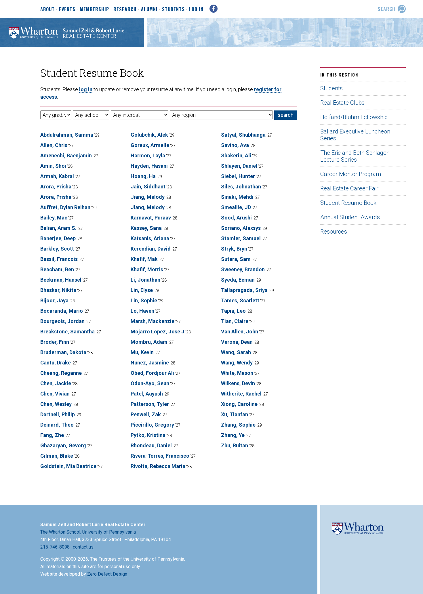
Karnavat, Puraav (151, 218)
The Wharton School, (60, 532)
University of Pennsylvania (109, 532)
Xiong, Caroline (239, 404)
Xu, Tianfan (234, 414)
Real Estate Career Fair (349, 188)
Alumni (149, 9)
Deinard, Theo (57, 425)
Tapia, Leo (233, 311)
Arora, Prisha (55, 187)
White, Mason (237, 373)
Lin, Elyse (142, 290)
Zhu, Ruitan (234, 445)
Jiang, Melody (148, 197)
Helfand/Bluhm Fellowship (354, 117)
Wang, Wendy (237, 363)
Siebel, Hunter (238, 176)
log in (85, 89)
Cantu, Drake (55, 363)
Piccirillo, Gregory (152, 425)
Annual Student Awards (350, 217)
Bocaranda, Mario (61, 311)
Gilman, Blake (56, 456)
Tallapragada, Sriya (244, 290)
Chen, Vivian (55, 394)
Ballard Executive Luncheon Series (355, 135)
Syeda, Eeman (238, 280)
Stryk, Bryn (234, 249)
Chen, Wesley (56, 404)
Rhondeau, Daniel (151, 445)
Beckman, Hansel (60, 280)
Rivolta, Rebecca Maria (158, 466)
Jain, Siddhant (148, 187)
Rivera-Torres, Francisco (160, 456)
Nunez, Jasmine (150, 363)
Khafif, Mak (144, 259)
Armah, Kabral (57, 176)
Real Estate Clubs (342, 102)
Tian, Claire (234, 321)
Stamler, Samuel (241, 238)
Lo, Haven (142, 311)
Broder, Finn (54, 342)
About (47, 9)
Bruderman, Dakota (63, 352)
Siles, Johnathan (241, 187)
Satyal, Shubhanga (243, 135)
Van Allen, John (239, 331)
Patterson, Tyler (150, 404)
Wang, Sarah (236, 352)
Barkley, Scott (57, 249)
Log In (196, 9)
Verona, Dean (237, 342)
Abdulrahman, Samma (66, 135)
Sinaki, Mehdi (237, 197)
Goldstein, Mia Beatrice (68, 466)
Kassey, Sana (146, 228)
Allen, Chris (53, 145)
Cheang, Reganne (61, 373)
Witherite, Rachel (241, 394)
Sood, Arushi (236, 218)
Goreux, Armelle (150, 145)
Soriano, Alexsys (241, 228)
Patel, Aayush (147, 394)
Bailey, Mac (53, 218)
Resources (333, 231)
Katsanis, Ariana (150, 238)
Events (67, 9)
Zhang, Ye (233, 435)
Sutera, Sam (236, 259)
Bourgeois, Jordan (62, 321)
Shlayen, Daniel (239, 166)
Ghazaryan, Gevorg (63, 445)
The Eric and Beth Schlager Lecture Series (354, 156)
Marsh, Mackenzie (152, 321)
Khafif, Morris (147, 269)
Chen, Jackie (55, 383)
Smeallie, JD (236, 207)
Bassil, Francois (59, 259)
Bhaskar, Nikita (58, 290)
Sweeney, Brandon (243, 269)
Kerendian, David (151, 249)
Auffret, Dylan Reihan (65, 207)
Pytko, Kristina (148, 435)
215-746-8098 (55, 547)
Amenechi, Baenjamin (66, 155)
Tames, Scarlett (240, 300)
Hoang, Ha (143, 176)
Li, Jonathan (145, 280)
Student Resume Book (348, 202)
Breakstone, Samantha (67, 331)
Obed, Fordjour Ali (152, 373)
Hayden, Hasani (149, 166)
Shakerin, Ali (236, 155)
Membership (94, 9)
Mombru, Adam (149, 342)
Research (125, 9)
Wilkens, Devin (238, 383)
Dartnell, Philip (57, 414)
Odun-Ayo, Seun (150, 383)
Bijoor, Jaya (54, 300)
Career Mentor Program (350, 174)
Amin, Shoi (53, 166)
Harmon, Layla (148, 155)
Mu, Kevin (142, 352)
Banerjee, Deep (58, 238)
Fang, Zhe (52, 435)
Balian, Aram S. (58, 228)
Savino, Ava (235, 145)
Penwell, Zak (146, 414)
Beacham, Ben (57, 269)
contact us (83, 547)
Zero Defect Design (107, 574)
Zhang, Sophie (238, 425)
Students (173, 9)
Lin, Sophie (144, 300)
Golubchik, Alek (149, 135)
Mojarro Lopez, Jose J (157, 331)
